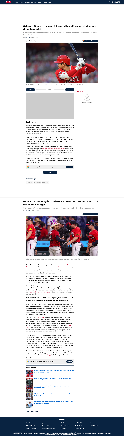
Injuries (45, 2)
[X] (112, 2)
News (16, 2)
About (28, 423)
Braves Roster (45, 182)
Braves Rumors (37, 182)
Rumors (21, 2)
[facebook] (109, 2)
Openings (44, 423)
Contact (63, 423)
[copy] (35, 41)
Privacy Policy (65, 425)
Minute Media (18, 432)
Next (69, 89)
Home (27, 189)
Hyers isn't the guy (46, 355)
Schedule (27, 2)
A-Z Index (63, 428)
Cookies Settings (79, 428)
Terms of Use (78, 425)
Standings (33, 2)
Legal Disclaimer (31, 428)
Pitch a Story (45, 425)
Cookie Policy (94, 425)
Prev (30, 89)
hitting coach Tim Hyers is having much (40, 292)
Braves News (29, 182)
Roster (39, 2)
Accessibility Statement (48, 428)
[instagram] (115, 2)
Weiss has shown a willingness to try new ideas (58, 267)
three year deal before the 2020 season (53, 148)
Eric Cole (27, 37)
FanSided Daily (30, 425)
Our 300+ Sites (79, 423)
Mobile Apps (93, 423)
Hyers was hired (39, 317)
